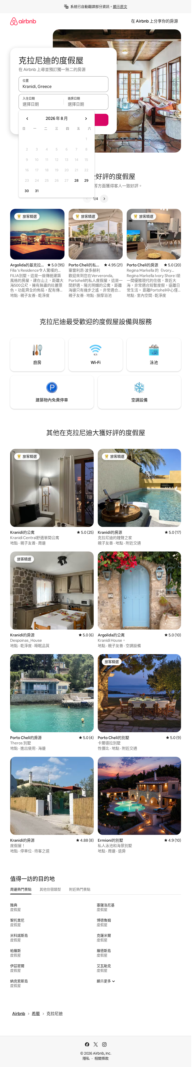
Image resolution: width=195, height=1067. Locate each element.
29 (86, 180)
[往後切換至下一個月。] (85, 118)
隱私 (86, 1058)
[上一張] (87, 199)
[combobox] (63, 86)
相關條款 (101, 1058)
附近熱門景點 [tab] (79, 889)
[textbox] (41, 104)
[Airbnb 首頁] (23, 21)
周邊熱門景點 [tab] (20, 889)
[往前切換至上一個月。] (27, 118)
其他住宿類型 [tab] (50, 889)
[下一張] (104, 199)
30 (27, 191)
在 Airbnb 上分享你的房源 (154, 21)
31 (37, 191)
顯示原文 (120, 6)
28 (76, 180)
